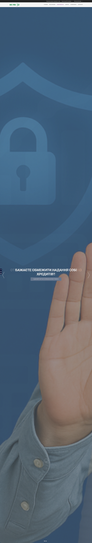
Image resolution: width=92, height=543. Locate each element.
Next (88, 275)
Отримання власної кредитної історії (53, 1)
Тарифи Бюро (73, 4)
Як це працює (52, 4)
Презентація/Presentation (66, 1)
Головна (46, 4)
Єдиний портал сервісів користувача (46, 279)
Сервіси (67, 4)
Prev (3, 275)
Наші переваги (60, 4)
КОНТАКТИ (80, 4)
